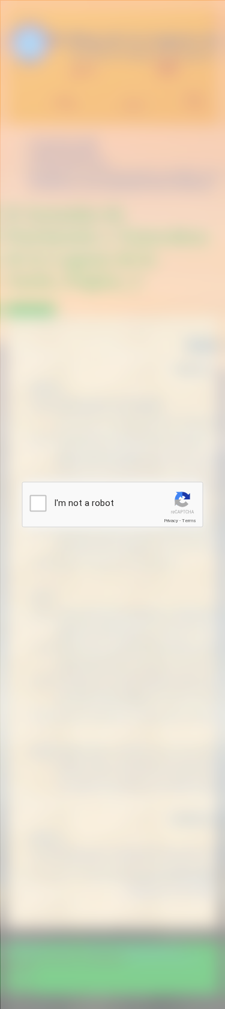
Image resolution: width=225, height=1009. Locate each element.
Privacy (171, 520)
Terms (189, 520)
